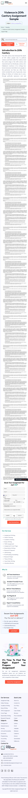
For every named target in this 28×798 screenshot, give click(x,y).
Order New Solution (22, 44)
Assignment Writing (9, 535)
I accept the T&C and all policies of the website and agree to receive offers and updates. (14, 517)
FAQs (15, 708)
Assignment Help (5, 700)
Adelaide (16, 728)
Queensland (17, 738)
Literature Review (9, 563)
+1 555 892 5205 (7, 760)
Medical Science (5, 726)
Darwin (16, 736)
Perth (15, 726)
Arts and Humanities (6, 731)
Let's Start (14, 631)
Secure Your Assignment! (14, 682)
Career (15, 718)
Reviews (16, 713)
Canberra (16, 733)
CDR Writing (7, 552)
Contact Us (17, 703)
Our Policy (16, 705)
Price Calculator (18, 715)
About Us (16, 700)
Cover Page (4, 713)
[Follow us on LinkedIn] (12, 770)
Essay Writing (8, 541)
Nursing (3, 728)
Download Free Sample (8, 44)
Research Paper (8, 556)
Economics (3, 733)
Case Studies (17, 710)
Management (4, 723)
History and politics (16, 23)
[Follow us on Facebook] (2, 770)
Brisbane (16, 731)
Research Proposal (9, 550)
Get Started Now (14, 522)
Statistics (3, 741)
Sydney (16, 723)
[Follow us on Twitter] (5, 770)
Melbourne (16, 741)
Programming (4, 736)
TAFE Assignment (9, 544)
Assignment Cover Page (11, 546)
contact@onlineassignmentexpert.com (12, 763)
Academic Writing (9, 539)
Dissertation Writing (9, 548)
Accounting (4, 738)
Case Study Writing (9, 561)
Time (16, 500)
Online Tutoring (8, 537)
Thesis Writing (8, 559)
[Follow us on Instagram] (9, 770)
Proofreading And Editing (11, 554)
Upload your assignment (8, 504)
